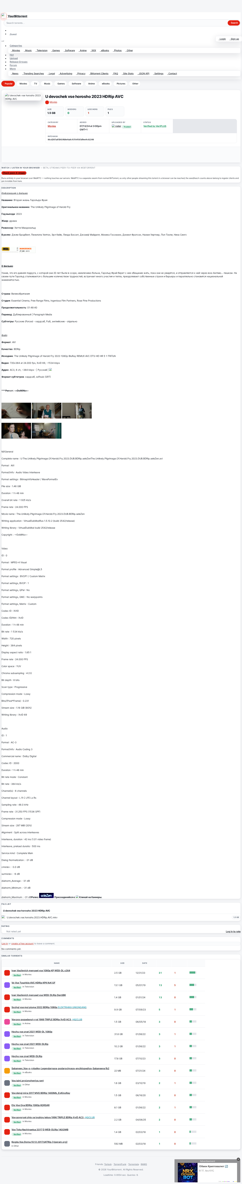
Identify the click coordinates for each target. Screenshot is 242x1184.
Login (222, 38)
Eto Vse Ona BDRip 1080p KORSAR (31, 1105)
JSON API (143, 73)
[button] (9, 30)
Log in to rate (233, 931)
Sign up (234, 38)
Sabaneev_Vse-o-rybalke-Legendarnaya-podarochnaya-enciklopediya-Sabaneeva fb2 (60, 1068)
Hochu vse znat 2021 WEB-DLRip (30, 1044)
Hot (12, 55)
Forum (13, 65)
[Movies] (7, 973)
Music (28, 50)
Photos (117, 50)
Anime (83, 50)
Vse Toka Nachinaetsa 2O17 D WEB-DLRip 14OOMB (40, 1129)
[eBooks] (7, 1071)
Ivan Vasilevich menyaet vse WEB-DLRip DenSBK (39, 995)
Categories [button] (16, 45)
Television (41, 50)
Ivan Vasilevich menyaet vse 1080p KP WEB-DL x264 (41, 970)
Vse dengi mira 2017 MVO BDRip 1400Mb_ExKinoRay (41, 1093)
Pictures (121, 83)
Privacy (80, 73)
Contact (172, 73)
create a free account (22, 943)
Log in (5, 943)
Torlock (108, 1164)
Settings (158, 73)
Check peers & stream (14, 173)
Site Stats (128, 73)
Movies (15, 50)
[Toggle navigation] (2, 40)
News (14, 73)
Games (55, 50)
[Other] (7, 1083)
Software (69, 50)
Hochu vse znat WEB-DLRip (27, 1056)
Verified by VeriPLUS (154, 126)
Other (129, 50)
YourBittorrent (17, 16)
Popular (9, 83)
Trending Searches (33, 73)
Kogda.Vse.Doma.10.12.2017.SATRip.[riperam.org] (39, 1141)
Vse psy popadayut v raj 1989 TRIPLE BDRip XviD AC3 (47, 1019)
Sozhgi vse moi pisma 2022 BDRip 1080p (49, 1007)
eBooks (104, 50)
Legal (51, 73)
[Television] (7, 985)
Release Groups (18, 61)
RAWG (144, 1164)
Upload (14, 58)
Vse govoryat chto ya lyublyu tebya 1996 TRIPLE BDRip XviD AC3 (53, 1117)
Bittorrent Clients (98, 73)
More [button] (13, 68)
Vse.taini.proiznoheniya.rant (28, 1080)
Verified (17, 975)
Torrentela (133, 1164)
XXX (93, 50)
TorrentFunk (120, 1164)
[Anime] (7, 1022)
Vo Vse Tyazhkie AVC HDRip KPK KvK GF (33, 982)
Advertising (65, 73)
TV (35, 83)
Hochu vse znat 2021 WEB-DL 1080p (32, 1031)
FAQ (115, 73)
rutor (118, 126)
